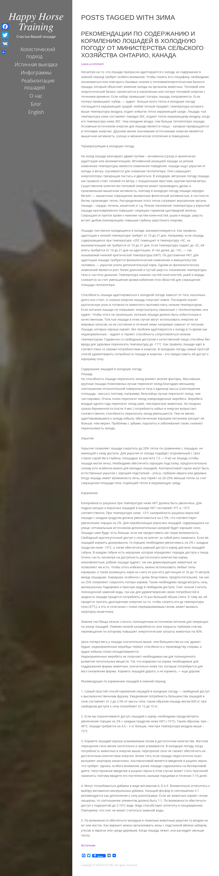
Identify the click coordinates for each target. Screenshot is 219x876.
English (36, 112)
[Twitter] (5, 35)
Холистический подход (37, 52)
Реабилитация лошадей (37, 84)
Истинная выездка (36, 64)
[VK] (5, 43)
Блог (36, 103)
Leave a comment (92, 64)
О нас (36, 95)
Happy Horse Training (36, 21)
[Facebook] (5, 26)
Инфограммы (36, 72)
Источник (88, 845)
